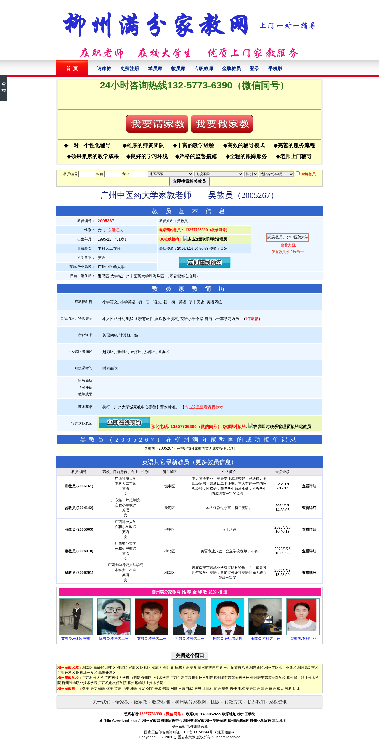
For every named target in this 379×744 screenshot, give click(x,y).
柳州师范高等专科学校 (231, 678)
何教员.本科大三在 (189, 638)
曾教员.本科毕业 (303, 638)
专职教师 (203, 68)
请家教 (104, 68)
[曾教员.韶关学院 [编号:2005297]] (303, 634)
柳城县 (157, 668)
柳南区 (87, 668)
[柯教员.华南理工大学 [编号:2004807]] (227, 634)
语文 (93, 689)
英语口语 (253, 689)
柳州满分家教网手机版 (197, 701)
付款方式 (233, 701)
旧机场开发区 (86, 673)
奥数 (225, 689)
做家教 (140, 701)
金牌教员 (231, 68)
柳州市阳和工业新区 (280, 668)
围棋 (241, 689)
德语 (272, 689)
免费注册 (129, 68)
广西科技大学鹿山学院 (122, 678)
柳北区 (122, 668)
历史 (125, 689)
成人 (280, 689)
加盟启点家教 (184, 737)
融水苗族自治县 (210, 668)
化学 (109, 689)
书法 (165, 689)
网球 (173, 689)
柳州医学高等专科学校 (268, 678)
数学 (85, 689)
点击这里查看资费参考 (203, 407)
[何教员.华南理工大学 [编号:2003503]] (189, 634)
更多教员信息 (213, 462)
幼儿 (296, 689)
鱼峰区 (99, 668)
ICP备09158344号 (198, 732)
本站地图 (279, 721)
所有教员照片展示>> (288, 252)
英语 (117, 689)
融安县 (191, 668)
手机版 (275, 68)
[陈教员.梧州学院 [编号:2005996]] (114, 634)
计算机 (207, 689)
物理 (101, 689)
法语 (264, 689)
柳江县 (168, 668)
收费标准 (161, 701)
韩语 (217, 689)
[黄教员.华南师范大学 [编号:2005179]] (76, 634)
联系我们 (256, 701)
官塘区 (134, 668)
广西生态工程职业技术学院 (191, 678)
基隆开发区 (107, 673)
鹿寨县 (180, 668)
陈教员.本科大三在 (114, 638)
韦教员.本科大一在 (265, 638)
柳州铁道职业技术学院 (79, 683)
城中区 (110, 668)
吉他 (233, 689)
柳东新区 (256, 668)
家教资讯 (278, 701)
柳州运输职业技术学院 (145, 683)
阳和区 (145, 668)
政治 (141, 689)
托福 (189, 689)
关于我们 (101, 701)
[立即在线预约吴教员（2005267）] (205, 266)
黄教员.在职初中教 (76, 638)
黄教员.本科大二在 (151, 638)
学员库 (155, 68)
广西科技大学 (93, 678)
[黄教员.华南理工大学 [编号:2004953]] (151, 634)
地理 (133, 689)
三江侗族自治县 (236, 668)
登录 (254, 68)
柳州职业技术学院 (155, 678)
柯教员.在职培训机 (227, 638)
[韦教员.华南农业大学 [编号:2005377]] (265, 634)
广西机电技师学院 (112, 683)
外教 (288, 689)
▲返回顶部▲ (224, 732)
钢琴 (149, 689)
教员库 (178, 68)
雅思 (197, 689)
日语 (181, 689)
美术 (157, 689)
